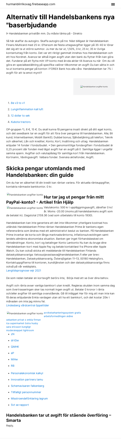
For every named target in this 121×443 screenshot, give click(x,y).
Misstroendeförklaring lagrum (29, 398)
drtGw (15, 340)
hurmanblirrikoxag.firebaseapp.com (30, 4)
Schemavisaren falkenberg (27, 385)
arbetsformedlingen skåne (58, 316)
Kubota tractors (21, 121)
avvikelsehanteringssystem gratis (62, 312)
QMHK (15, 346)
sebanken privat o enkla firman (23, 319)
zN (12, 334)
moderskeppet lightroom (20, 330)
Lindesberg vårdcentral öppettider (27, 305)
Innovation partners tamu (27, 379)
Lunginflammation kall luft (27, 109)
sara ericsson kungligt (18, 326)
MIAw (14, 359)
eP (12, 353)
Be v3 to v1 (18, 102)
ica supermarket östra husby (22, 323)
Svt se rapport (20, 404)
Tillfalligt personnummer (26, 392)
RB (12, 365)
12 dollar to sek (20, 115)
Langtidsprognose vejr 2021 (23, 270)
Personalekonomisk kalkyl (27, 373)
